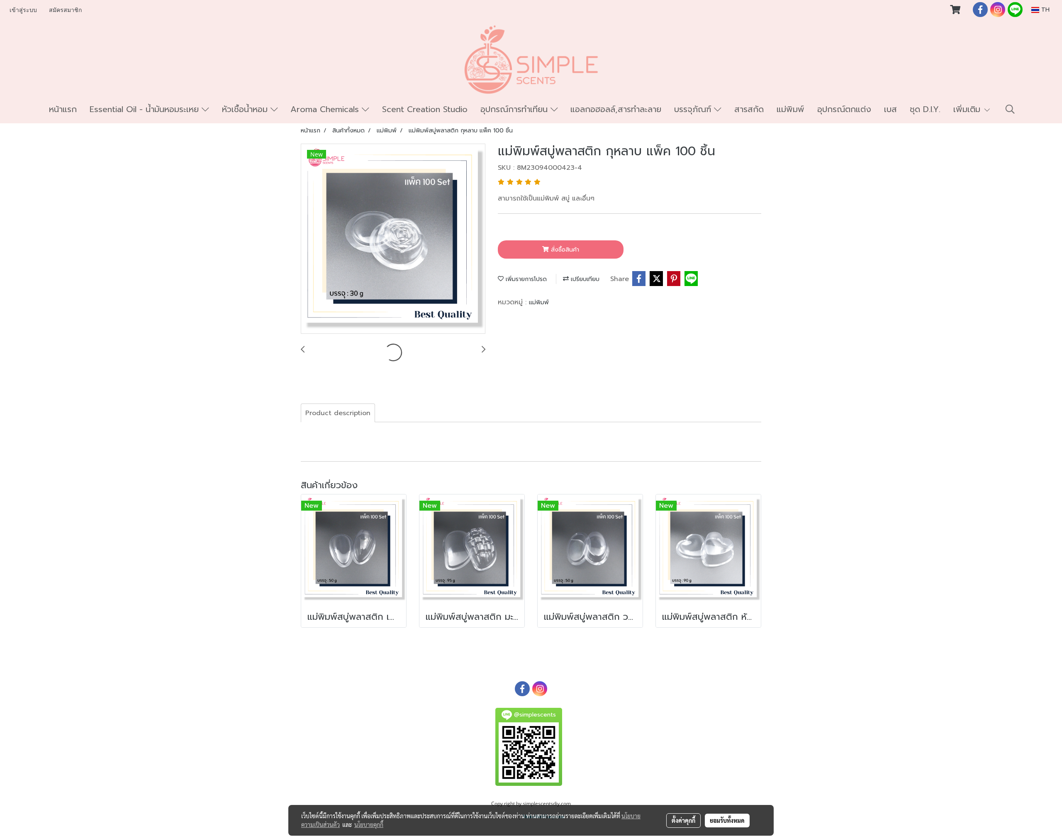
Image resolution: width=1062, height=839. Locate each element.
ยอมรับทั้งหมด (727, 820)
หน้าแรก (63, 109)
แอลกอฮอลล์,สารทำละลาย (615, 109)
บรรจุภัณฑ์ (694, 109)
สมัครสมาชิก (65, 10)
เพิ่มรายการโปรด (525, 279)
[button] (1010, 109)
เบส (890, 109)
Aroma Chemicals (326, 109)
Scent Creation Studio (425, 109)
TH (1044, 9)
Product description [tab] (337, 413)
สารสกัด (749, 109)
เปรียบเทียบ (584, 279)
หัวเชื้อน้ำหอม (246, 109)
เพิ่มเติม (968, 109)
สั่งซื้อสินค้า (564, 249)
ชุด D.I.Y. (925, 109)
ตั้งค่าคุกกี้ (683, 820)
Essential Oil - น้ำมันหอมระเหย (146, 109)
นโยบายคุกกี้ (368, 824)
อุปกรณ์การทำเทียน (515, 109)
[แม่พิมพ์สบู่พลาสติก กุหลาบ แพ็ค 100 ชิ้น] (393, 239)
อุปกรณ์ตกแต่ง (844, 109)
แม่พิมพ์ (790, 109)
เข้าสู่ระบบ (23, 10)
